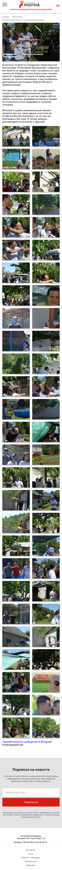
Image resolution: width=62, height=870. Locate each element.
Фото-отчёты (17, 17)
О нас (30, 854)
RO (58, 5)
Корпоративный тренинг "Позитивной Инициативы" (23, 20)
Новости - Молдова (30, 857)
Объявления (30, 861)
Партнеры (30, 865)
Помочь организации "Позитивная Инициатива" (31, 9)
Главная (5, 17)
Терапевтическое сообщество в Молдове (26, 741)
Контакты (30, 850)
